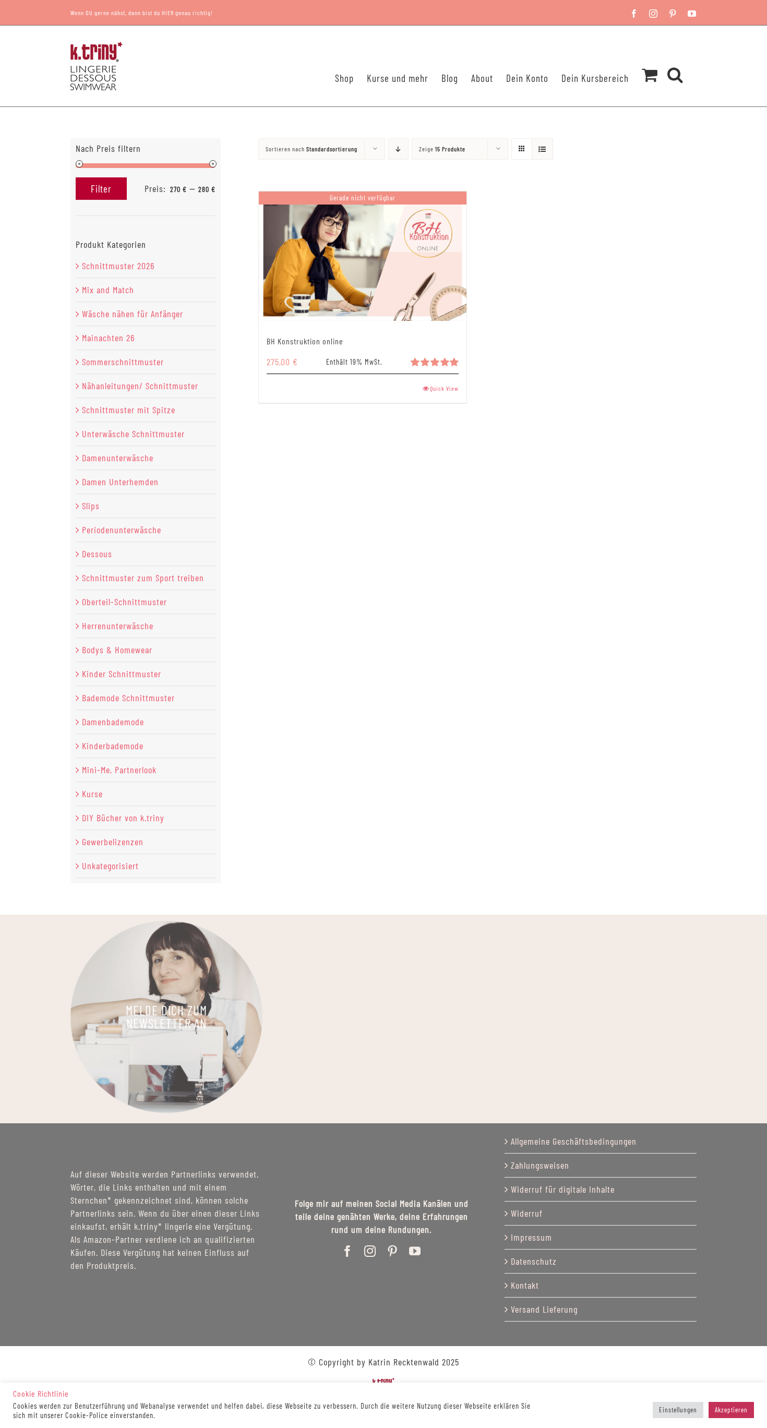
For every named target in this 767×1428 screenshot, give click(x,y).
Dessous (97, 553)
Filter (101, 189)
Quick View (444, 388)
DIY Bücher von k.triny (123, 817)
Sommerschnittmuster (123, 361)
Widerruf (527, 1213)
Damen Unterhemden (120, 481)
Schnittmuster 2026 (118, 265)
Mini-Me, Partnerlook (119, 769)
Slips (91, 505)
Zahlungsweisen (540, 1165)
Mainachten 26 (108, 337)
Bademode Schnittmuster (128, 697)
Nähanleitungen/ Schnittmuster (140, 385)
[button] (675, 61)
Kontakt (525, 1285)
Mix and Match (108, 289)
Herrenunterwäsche (117, 625)
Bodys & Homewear (117, 649)
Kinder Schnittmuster (121, 673)
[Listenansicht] (542, 149)
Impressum (531, 1237)
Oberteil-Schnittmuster (124, 601)
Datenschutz (534, 1261)
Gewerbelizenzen (112, 841)
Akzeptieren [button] (731, 1410)
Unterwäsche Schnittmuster (133, 433)
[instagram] (370, 1251)
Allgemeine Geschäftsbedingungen (574, 1141)
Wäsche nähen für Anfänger (132, 313)
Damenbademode (113, 721)
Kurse (92, 793)
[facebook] (348, 1251)
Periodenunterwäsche (121, 529)
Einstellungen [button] (678, 1410)
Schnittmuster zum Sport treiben (143, 577)
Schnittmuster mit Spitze (128, 409)
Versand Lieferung (544, 1309)
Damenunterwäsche (117, 457)
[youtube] (415, 1251)
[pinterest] (393, 1251)
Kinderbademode (112, 745)
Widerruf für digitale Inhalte (563, 1189)
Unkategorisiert (110, 865)
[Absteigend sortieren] (398, 149)
